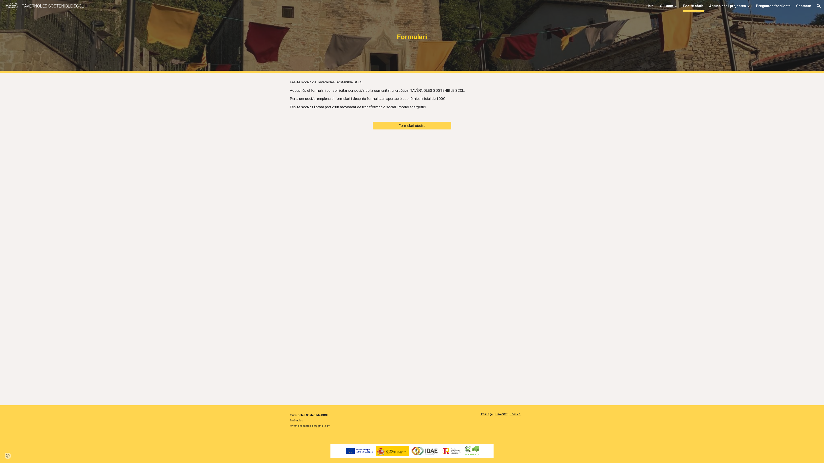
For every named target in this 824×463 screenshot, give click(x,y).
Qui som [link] (666, 6)
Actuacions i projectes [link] (727, 6)
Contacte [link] (803, 6)
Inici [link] (651, 6)
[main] (412, 36)
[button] (819, 6)
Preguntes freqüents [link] (773, 6)
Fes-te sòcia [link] (693, 6)
